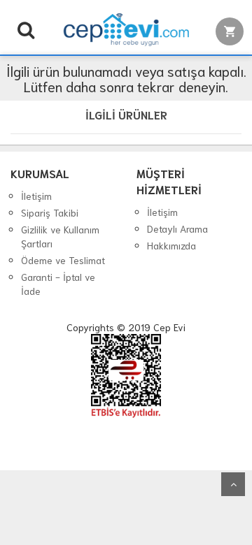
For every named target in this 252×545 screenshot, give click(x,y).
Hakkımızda (171, 245)
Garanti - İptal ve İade (58, 283)
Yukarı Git (233, 484)
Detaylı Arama (177, 228)
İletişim (36, 195)
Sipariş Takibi (49, 212)
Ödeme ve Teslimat (63, 260)
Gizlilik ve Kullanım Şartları (60, 236)
